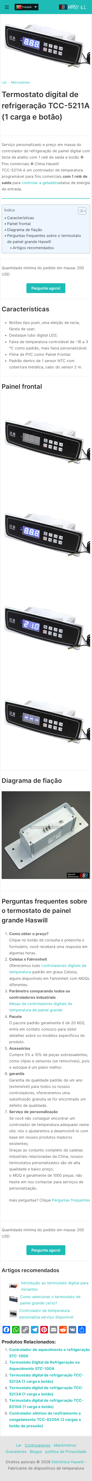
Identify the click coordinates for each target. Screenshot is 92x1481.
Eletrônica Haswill (68, 1461)
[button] (80, 211)
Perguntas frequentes (71, 1200)
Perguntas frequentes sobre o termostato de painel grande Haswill (44, 238)
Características (20, 217)
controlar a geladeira (40, 182)
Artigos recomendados (33, 247)
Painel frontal (19, 223)
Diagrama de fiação (24, 229)
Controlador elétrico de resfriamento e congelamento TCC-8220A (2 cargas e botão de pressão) (45, 1419)
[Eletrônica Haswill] (73, 7)
